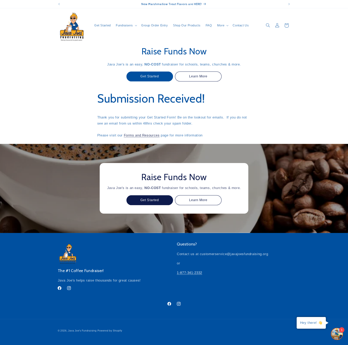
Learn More (198, 76)
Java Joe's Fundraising (82, 330)
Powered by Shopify (109, 330)
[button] (126, 25)
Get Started (149, 76)
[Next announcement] (289, 4)
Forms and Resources (142, 135)
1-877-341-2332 (189, 273)
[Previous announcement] (59, 4)
